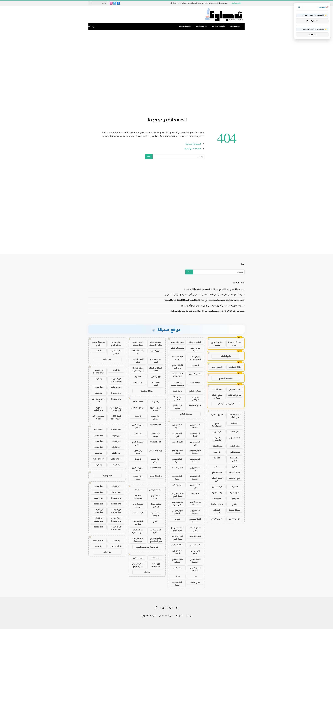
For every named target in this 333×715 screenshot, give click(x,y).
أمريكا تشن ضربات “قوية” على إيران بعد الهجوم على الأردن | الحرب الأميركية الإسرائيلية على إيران (207, 311)
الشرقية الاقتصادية (216, 438)
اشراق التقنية (217, 414)
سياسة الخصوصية (148, 616)
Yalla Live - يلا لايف (98, 400)
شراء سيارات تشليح (155, 531)
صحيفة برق (217, 389)
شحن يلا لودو (195, 536)
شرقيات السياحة (216, 511)
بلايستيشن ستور (195, 552)
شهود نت (217, 498)
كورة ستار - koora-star (98, 371)
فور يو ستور (177, 485)
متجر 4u (195, 493)
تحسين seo (217, 367)
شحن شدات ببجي (195, 529)
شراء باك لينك (195, 342)
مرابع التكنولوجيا (217, 424)
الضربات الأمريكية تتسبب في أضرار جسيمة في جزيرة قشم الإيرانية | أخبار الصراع (213, 305)
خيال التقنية (234, 432)
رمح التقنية (235, 492)
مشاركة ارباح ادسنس (217, 343)
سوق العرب (156, 351)
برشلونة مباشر (138, 407)
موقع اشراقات (234, 395)
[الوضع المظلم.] (93, 26)
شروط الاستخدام (166, 616)
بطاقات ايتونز (177, 545)
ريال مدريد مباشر (155, 417)
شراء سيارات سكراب (137, 522)
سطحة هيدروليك (138, 496)
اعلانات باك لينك (155, 383)
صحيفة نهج (235, 452)
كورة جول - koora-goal (116, 380)
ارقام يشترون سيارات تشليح (155, 539)
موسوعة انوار (234, 518)
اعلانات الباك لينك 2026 (177, 375)
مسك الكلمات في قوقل (235, 415)
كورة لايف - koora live (116, 511)
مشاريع (138, 376)
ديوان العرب (156, 376)
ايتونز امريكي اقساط (177, 511)
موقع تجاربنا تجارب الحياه (137, 369)
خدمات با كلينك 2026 (155, 369)
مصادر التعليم (195, 391)
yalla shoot (138, 402)
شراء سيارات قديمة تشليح (146, 547)
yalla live (107, 359)
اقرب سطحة (137, 512)
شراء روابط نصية (195, 349)
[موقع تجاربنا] (224, 14)
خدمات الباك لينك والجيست (155, 343)
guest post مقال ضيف (138, 343)
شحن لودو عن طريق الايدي (177, 537)
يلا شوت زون (116, 546)
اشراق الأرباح (216, 518)
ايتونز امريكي (177, 442)
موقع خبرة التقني (234, 459)
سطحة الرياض (155, 489)
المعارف (234, 487)
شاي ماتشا (195, 582)
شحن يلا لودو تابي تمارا (177, 503)
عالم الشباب (225, 356)
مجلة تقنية (177, 391)
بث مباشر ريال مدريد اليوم (138, 565)
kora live (98, 429)
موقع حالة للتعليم (177, 398)
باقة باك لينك (235, 367)
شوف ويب (216, 432)
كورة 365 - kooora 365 (116, 417)
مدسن (217, 466)
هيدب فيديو (217, 487)
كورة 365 (155, 558)
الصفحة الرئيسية (192, 148)
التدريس (195, 365)
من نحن (189, 616)
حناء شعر (177, 568)
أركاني (234, 504)
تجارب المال (235, 26)
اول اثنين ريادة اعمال (234, 343)
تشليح (155, 521)
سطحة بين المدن (155, 496)
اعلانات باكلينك (146, 391)
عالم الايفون (235, 446)
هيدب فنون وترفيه (177, 406)
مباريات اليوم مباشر (155, 408)
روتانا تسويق (234, 472)
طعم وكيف (234, 498)
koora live (98, 387)
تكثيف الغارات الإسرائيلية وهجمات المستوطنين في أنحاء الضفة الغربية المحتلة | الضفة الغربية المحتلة (205, 300)
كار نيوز (217, 452)
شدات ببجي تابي (177, 434)
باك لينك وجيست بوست (177, 383)
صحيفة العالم (186, 414)
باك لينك (138, 382)
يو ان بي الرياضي (195, 398)
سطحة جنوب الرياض (155, 514)
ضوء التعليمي (235, 389)
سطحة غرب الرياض (138, 505)
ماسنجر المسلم (226, 378)
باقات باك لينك (177, 348)
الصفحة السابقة (193, 143)
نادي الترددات (234, 478)
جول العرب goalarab (155, 565)
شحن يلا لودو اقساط (177, 451)
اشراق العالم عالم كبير (177, 366)
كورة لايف (116, 435)
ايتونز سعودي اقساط (195, 451)
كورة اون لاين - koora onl (116, 408)
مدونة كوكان (217, 446)
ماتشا (177, 576)
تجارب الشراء (201, 26)
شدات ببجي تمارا (177, 426)
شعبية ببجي (195, 545)
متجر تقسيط (177, 467)
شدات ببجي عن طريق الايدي (177, 494)
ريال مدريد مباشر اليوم (116, 343)
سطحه (138, 489)
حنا (195, 576)
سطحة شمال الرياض (155, 505)
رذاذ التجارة (217, 492)
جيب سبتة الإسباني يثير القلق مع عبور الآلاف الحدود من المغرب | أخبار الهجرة (214, 289)
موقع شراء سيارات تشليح (138, 531)
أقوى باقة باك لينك (138, 360)
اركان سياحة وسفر (226, 403)
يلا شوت (155, 402)
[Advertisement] (166, 73)
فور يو (177, 519)
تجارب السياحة (185, 26)
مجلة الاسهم (234, 437)
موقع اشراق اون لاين (217, 396)
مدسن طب (195, 382)
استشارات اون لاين (217, 479)
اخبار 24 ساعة (195, 405)
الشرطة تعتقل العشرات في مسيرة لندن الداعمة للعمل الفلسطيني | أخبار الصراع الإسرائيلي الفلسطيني (198, 3)
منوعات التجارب (218, 26)
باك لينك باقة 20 (138, 352)
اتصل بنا (179, 616)
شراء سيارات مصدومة (137, 539)
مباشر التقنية (217, 504)
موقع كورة (107, 475)
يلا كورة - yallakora (98, 408)
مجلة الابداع (217, 472)
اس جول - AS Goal (98, 417)
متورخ (234, 466)
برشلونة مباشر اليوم (98, 343)
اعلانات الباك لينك (177, 357)
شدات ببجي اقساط (195, 426)
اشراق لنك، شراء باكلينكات (195, 357)
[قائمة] (89, 26)
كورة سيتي (138, 558)
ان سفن (234, 423)
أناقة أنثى (217, 458)
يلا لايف (147, 572)
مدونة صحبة (234, 510)
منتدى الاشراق (195, 374)
